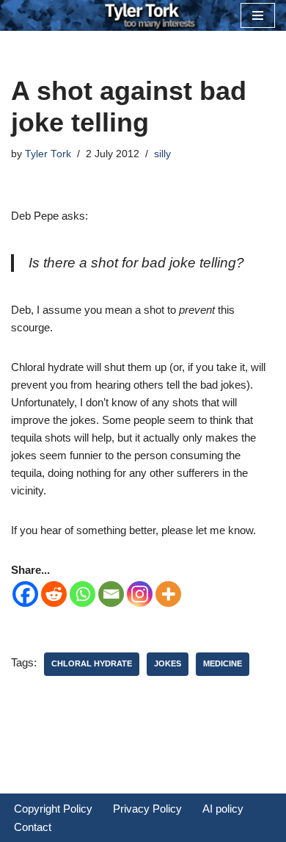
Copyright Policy (53, 808)
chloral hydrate (91, 663)
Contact (32, 827)
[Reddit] (54, 594)
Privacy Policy (147, 808)
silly (162, 153)
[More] (168, 594)
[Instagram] (140, 594)
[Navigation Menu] (258, 15)
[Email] (111, 594)
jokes (167, 663)
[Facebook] (25, 594)
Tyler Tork (48, 153)
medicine (222, 663)
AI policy (222, 808)
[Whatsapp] (82, 594)
